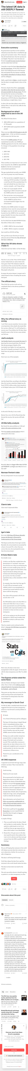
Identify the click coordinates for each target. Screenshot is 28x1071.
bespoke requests (20, 784)
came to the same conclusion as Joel (11, 428)
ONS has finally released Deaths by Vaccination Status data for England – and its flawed (13, 687)
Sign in (25, 2)
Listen (24, 21)
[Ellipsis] (26, 914)
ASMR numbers (12, 140)
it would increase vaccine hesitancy (15, 61)
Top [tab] (3, 992)
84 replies (8, 928)
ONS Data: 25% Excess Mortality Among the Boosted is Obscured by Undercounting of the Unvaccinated (13, 537)
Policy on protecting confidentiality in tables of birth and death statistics (13, 802)
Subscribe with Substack (15, 1055)
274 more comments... (6, 984)
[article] (14, 1001)
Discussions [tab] (12, 992)
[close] (23, 1026)
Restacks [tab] (11, 900)
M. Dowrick (7, 933)
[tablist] (7, 899)
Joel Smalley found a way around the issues (13, 341)
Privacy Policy (19, 1062)
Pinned (7, 915)
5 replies (8, 977)
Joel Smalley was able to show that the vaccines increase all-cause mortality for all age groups (13, 90)
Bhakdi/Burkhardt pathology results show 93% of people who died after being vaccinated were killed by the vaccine (10, 1012)
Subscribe (19, 2)
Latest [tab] (6, 992)
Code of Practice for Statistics (13, 805)
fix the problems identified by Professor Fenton (13, 74)
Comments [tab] (4, 900)
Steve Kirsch (8, 20)
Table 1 (15, 80)
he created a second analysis (12, 432)
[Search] (25, 991)
